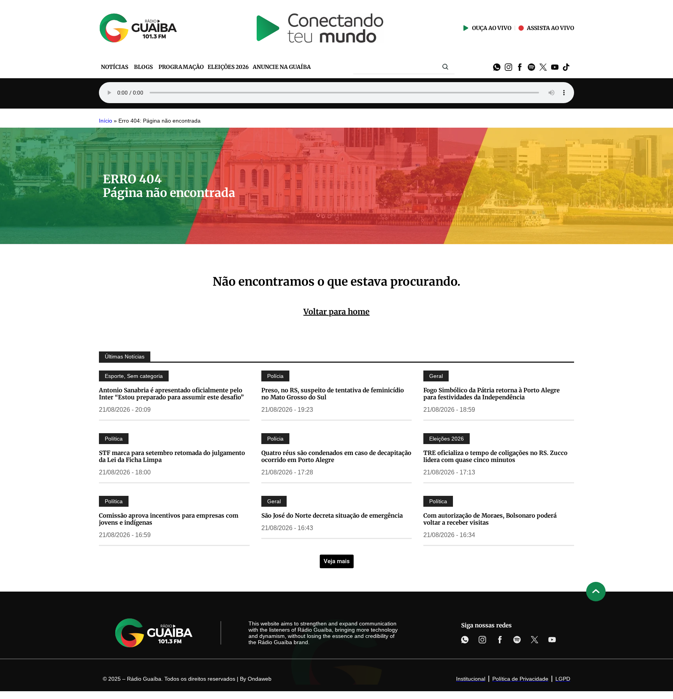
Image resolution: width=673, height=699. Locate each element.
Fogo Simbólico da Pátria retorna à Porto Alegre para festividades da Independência (491, 393)
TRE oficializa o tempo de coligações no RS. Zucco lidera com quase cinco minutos (495, 456)
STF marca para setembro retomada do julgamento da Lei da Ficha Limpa (172, 456)
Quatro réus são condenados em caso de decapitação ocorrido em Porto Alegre (336, 456)
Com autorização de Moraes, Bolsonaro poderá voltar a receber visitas (490, 519)
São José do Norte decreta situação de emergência (332, 515)
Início (105, 121)
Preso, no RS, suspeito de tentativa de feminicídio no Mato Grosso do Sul (332, 393)
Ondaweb (259, 679)
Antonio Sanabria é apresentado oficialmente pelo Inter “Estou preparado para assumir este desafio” (171, 393)
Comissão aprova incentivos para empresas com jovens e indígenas (168, 519)
